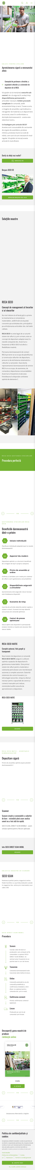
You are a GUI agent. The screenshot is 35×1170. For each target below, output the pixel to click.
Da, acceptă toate (17, 1163)
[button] (3, 800)
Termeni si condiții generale (23, 1157)
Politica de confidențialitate (10, 1155)
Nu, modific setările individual (17, 1167)
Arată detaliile (6, 1153)
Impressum (9, 1157)
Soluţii (6, 61)
